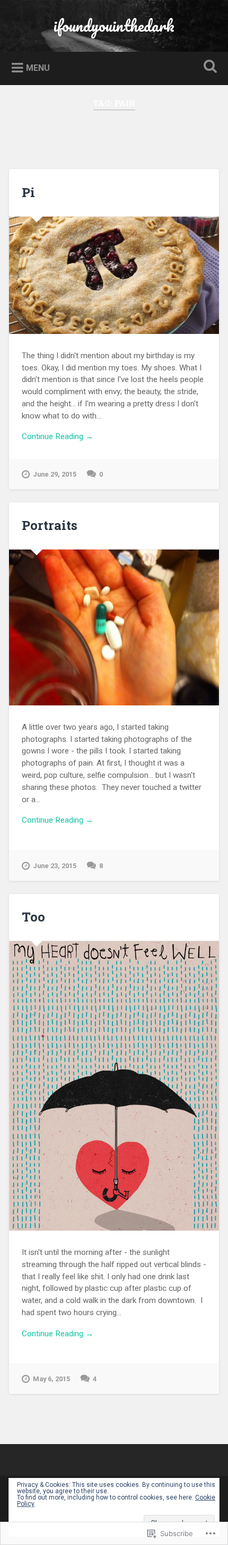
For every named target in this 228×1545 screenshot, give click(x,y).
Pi (28, 192)
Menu (38, 68)
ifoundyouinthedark (114, 26)
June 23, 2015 (54, 866)
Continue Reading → (57, 436)
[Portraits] (114, 627)
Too (33, 916)
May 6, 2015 (51, 1379)
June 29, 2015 (54, 474)
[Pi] (114, 275)
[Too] (114, 1086)
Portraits (49, 525)
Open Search (208, 67)
